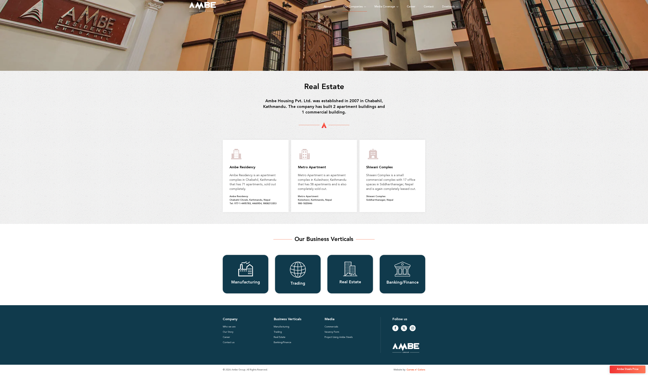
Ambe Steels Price (627, 369)
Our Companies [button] (353, 6)
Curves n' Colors (416, 370)
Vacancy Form (332, 332)
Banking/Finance (282, 342)
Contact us (228, 342)
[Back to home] (202, 6)
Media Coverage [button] (384, 6)
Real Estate (279, 337)
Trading (278, 332)
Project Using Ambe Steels (339, 337)
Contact (429, 6)
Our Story (228, 332)
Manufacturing (281, 327)
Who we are (229, 327)
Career (411, 6)
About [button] (327, 6)
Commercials (331, 327)
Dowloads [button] (448, 6)
